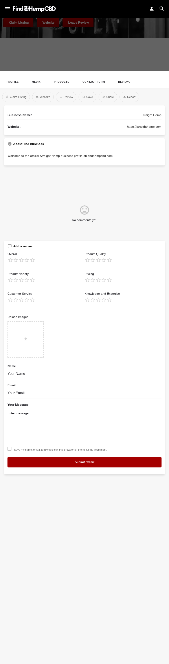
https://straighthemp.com (144, 126)
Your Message (18, 404)
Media (36, 82)
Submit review (84, 462)
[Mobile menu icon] (7, 9)
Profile (13, 82)
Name (11, 366)
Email (11, 385)
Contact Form (94, 82)
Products (61, 82)
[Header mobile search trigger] (162, 8)
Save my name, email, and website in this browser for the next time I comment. (60, 449)
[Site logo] (35, 9)
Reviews (124, 82)
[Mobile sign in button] (151, 8)
